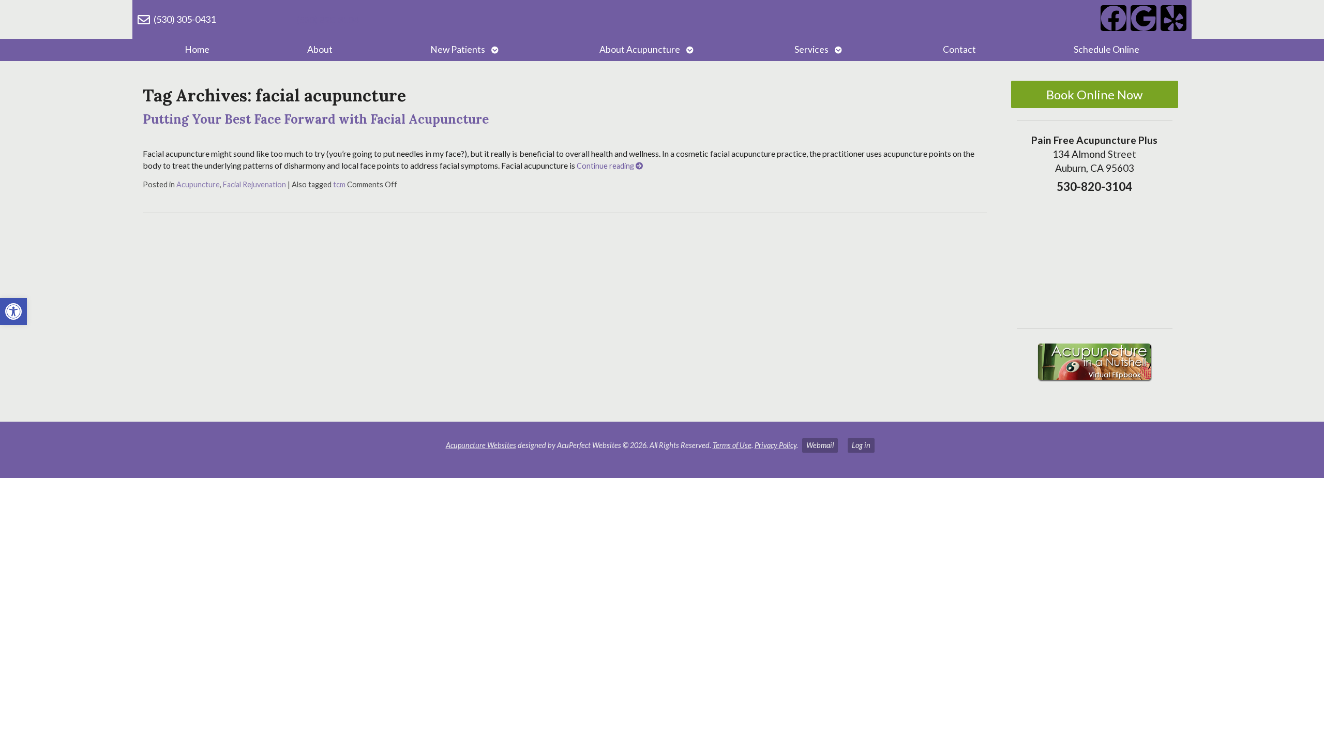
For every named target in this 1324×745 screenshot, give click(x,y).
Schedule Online (1106, 49)
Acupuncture (198, 184)
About (320, 49)
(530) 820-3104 (327, 19)
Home (197, 49)
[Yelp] (1173, 18)
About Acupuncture (639, 49)
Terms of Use (732, 445)
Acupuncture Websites (481, 445)
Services (811, 49)
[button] (13, 311)
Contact (959, 49)
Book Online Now (1094, 94)
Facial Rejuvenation (254, 184)
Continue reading (606, 165)
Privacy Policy (775, 445)
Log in (861, 445)
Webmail (820, 445)
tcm (339, 184)
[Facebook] (1113, 18)
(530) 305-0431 (185, 19)
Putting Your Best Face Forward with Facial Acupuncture (316, 119)
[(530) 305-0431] (144, 19)
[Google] (1143, 18)
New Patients (457, 49)
